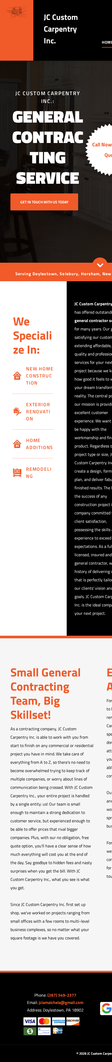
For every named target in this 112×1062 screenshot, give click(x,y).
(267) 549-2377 (61, 995)
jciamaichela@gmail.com (61, 1002)
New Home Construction (39, 375)
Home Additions (39, 444)
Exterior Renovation (38, 411)
